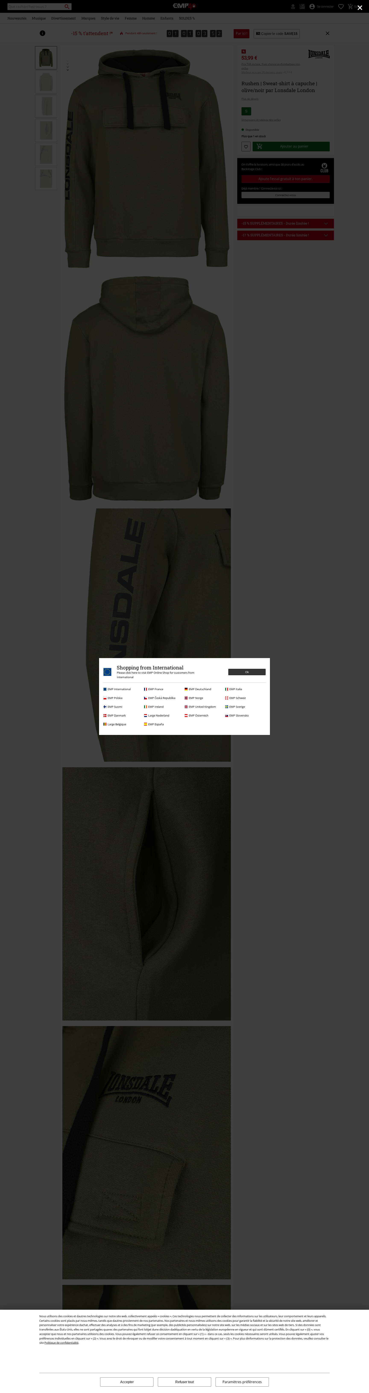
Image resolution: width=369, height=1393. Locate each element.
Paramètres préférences (242, 1382)
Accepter (127, 1382)
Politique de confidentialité (61, 1343)
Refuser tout (184, 1382)
